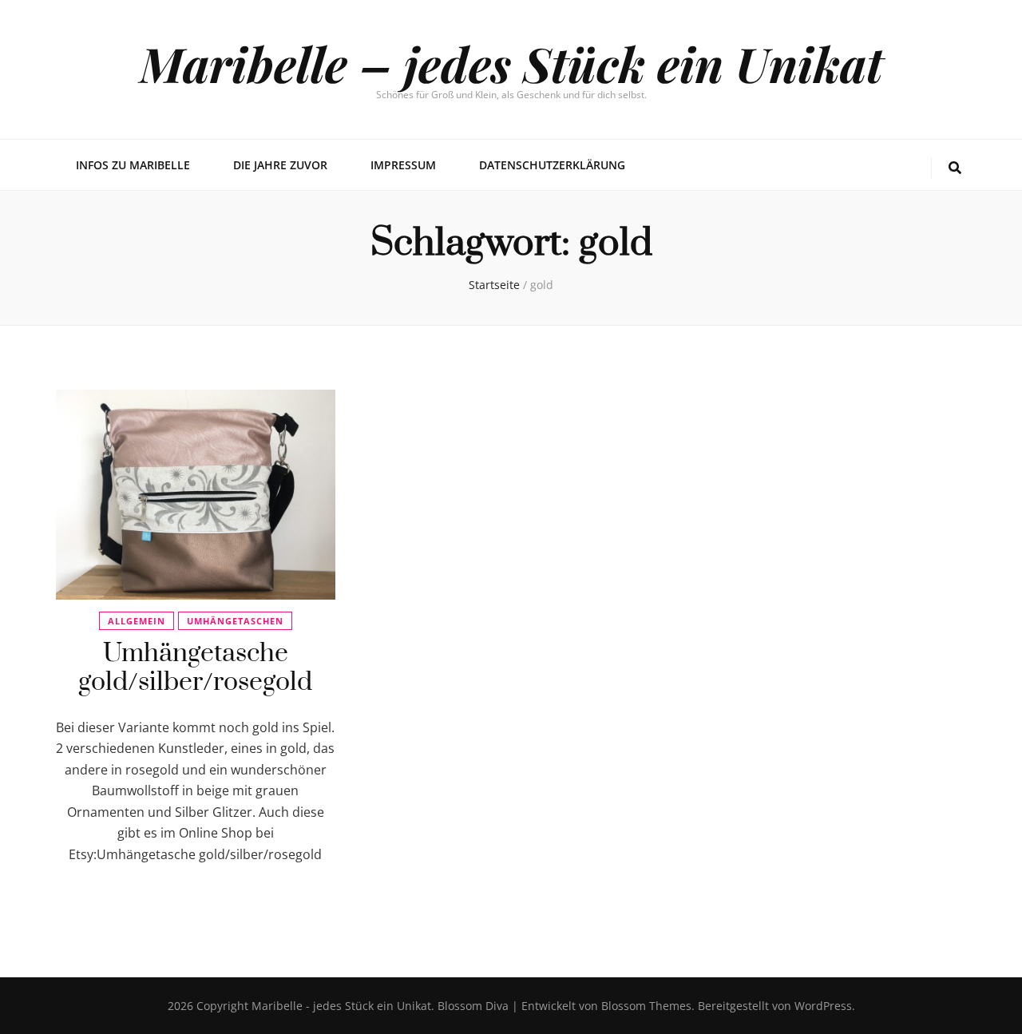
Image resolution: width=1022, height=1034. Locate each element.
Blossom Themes (644, 1005)
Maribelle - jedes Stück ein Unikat (341, 1005)
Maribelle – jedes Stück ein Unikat (511, 63)
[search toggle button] (955, 168)
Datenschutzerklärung (552, 164)
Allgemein (136, 621)
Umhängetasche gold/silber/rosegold (195, 668)
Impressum (403, 164)
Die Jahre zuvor (280, 164)
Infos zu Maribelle (133, 164)
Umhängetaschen (235, 621)
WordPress (823, 1005)
